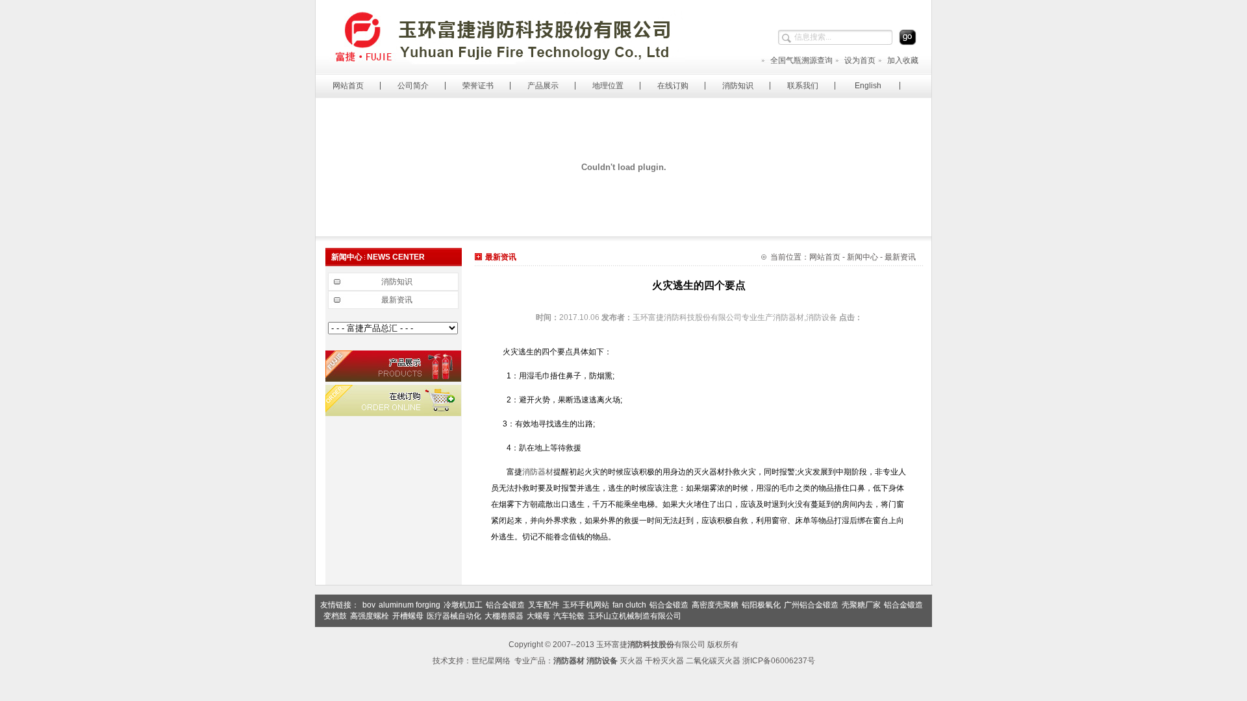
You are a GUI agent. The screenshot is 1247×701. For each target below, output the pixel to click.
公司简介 (413, 85)
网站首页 (348, 85)
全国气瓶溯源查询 (801, 60)
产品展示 (543, 85)
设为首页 (859, 60)
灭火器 (631, 660)
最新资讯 (396, 299)
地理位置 (608, 85)
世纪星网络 (491, 660)
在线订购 (672, 85)
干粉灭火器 (664, 660)
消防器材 (537, 471)
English (868, 85)
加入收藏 (902, 60)
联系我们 (802, 85)
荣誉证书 (478, 85)
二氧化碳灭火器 (713, 660)
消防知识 (737, 85)
